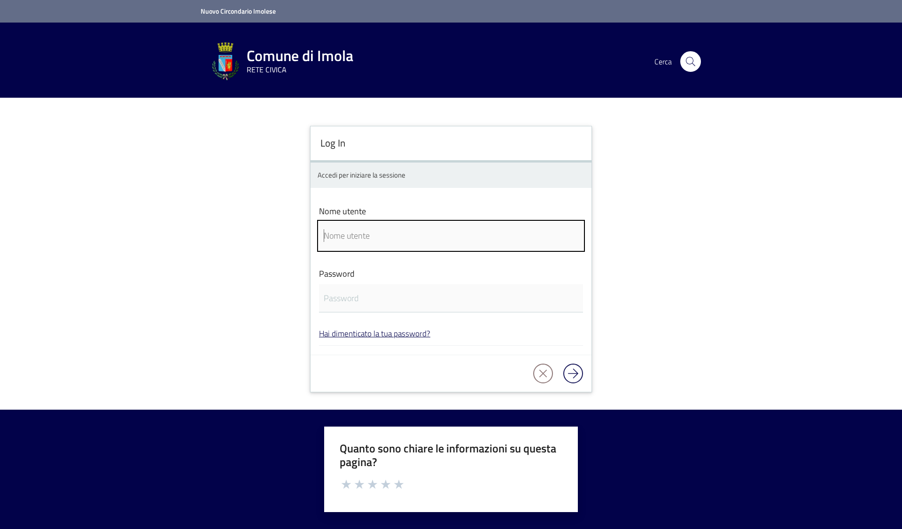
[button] (690, 61)
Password (337, 273)
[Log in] (573, 373)
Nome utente (342, 211)
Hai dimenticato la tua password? (374, 333)
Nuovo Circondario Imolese (238, 11)
